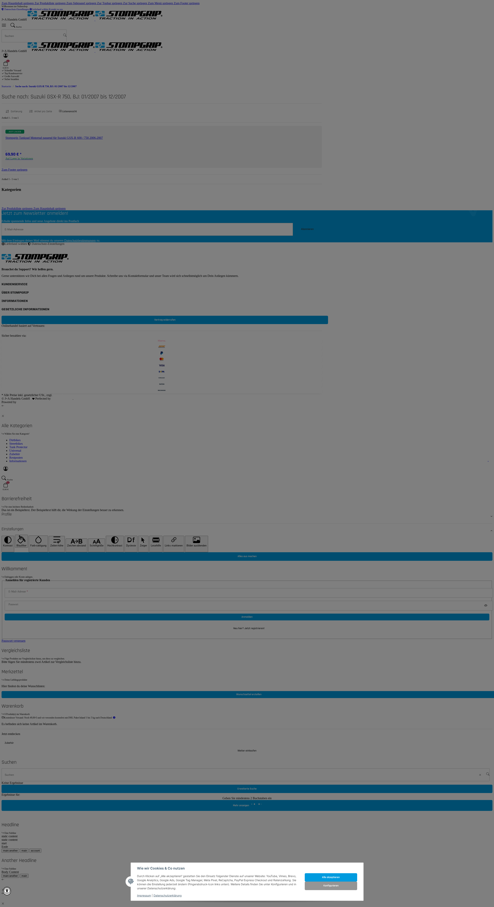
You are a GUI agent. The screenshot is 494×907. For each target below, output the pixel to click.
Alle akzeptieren (331, 877)
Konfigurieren (331, 885)
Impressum (144, 895)
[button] (7, 891)
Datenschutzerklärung (168, 895)
